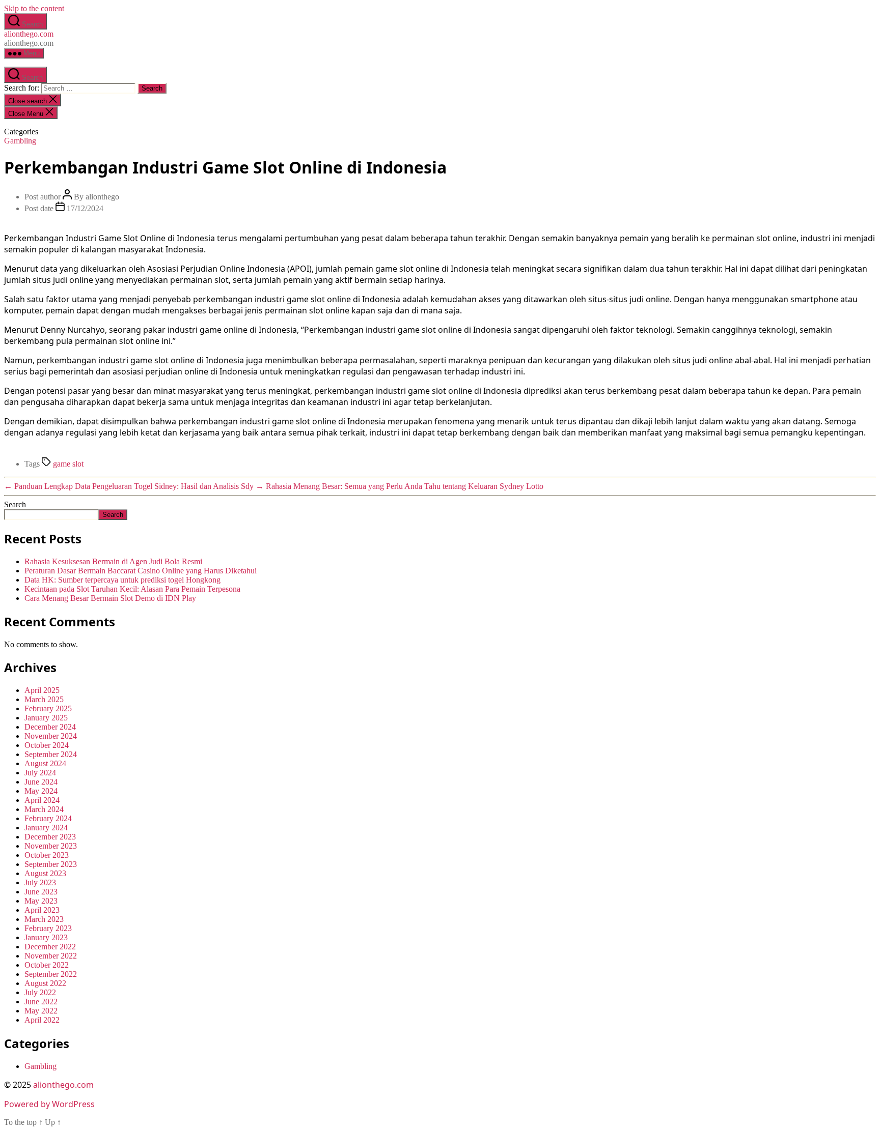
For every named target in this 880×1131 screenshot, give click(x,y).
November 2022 (50, 955)
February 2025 (48, 708)
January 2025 (46, 717)
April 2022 (42, 1020)
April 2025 (42, 690)
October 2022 (46, 965)
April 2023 (42, 910)
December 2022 (50, 946)
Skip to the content (34, 8)
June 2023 (41, 891)
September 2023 (50, 864)
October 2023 (46, 855)
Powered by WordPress (49, 1104)
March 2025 (44, 699)
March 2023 (44, 919)
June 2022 (41, 1001)
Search (15, 504)
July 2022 (40, 992)
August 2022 (45, 983)
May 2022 (41, 1010)
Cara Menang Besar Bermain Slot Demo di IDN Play (110, 598)
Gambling (20, 140)
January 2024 (46, 827)
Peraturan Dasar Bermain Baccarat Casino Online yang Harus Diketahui (140, 570)
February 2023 (48, 928)
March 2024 (44, 809)
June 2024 (41, 781)
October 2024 (46, 745)
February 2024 (48, 818)
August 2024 (45, 763)
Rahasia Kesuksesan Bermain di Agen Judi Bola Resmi (113, 561)
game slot (68, 463)
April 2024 (42, 800)
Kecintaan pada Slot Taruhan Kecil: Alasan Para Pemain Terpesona (132, 589)
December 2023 (50, 836)
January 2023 (46, 937)
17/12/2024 (85, 208)
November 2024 (50, 736)
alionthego (102, 196)
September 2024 (50, 754)
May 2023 (41, 900)
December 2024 (50, 726)
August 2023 (45, 873)
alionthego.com (28, 34)
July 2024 (40, 772)
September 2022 (50, 974)
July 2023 (40, 882)
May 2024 (41, 791)
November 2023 (50, 846)
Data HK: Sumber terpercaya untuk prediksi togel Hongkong (122, 579)
